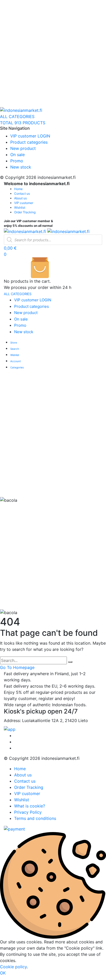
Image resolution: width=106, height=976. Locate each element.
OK (3, 972)
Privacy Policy (28, 812)
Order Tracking (25, 212)
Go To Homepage (17, 667)
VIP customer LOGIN (30, 136)
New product (23, 148)
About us (20, 198)
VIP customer (23, 203)
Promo (16, 160)
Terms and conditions (35, 818)
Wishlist (19, 207)
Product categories (29, 142)
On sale (17, 154)
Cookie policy (13, 966)
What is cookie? (29, 806)
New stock (20, 167)
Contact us (22, 193)
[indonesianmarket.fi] (21, 109)
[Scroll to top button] (98, 955)
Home (18, 189)
